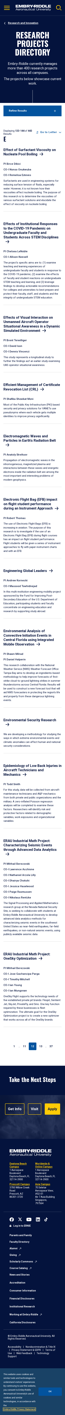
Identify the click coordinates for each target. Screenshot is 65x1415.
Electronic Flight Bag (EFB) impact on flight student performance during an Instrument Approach (30, 503)
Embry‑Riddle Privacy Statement (19, 1409)
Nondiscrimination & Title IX (40, 1346)
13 (40, 1046)
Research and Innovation (23, 23)
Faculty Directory (19, 1241)
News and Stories (20, 1274)
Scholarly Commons (21, 1261)
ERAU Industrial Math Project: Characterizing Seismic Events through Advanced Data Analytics (30, 845)
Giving (13, 1255)
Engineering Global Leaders (25, 571)
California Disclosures (23, 1322)
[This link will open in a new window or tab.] (12, 1219)
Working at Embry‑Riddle (24, 1314)
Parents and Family (21, 1235)
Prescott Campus (20, 1184)
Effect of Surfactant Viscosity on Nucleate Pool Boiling (29, 152)
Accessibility (14, 1346)
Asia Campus (42, 1184)
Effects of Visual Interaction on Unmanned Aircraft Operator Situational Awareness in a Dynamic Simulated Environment (31, 324)
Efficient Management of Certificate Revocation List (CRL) (31, 387)
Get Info (14, 1109)
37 (51, 1046)
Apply (52, 1109)
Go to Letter (48, 132)
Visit (34, 1109)
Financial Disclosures (22, 1298)
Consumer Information (23, 1290)
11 (24, 1046)
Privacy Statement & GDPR (26, 1350)
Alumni (14, 1248)
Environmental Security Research (29, 720)
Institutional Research (22, 1306)
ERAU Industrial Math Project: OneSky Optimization (26, 956)
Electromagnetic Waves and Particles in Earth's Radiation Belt (29, 438)
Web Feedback (24, 1353)
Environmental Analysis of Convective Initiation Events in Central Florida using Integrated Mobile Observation (28, 637)
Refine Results (18, 110)
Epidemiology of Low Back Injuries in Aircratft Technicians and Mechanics (32, 770)
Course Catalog (19, 1268)
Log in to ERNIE (22, 1225)
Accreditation (17, 1282)
